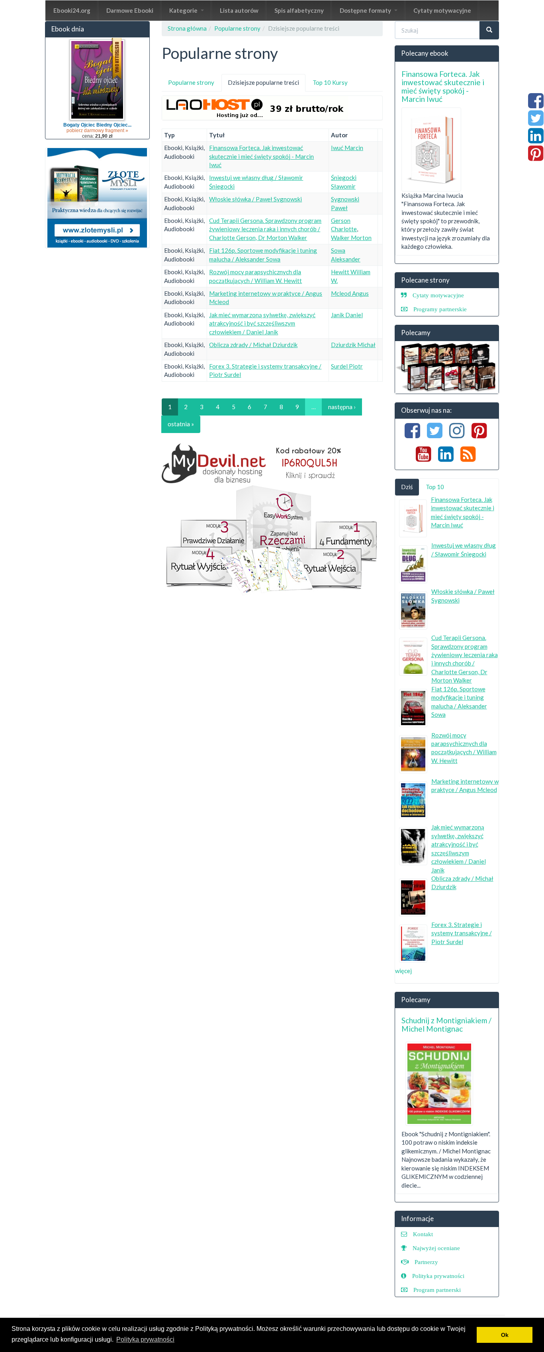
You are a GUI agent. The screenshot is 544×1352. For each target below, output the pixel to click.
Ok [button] (505, 1335)
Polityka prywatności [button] (145, 1339)
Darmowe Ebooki (129, 10)
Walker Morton (351, 237)
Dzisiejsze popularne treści (266, 85)
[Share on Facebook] (536, 104)
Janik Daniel (347, 314)
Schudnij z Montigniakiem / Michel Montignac (446, 1024)
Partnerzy (426, 1262)
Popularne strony (237, 28)
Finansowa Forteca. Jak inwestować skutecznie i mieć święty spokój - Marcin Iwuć (261, 156)
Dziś (407, 486)
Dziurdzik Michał (353, 344)
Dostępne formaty (366, 10)
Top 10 (435, 486)
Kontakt (423, 1234)
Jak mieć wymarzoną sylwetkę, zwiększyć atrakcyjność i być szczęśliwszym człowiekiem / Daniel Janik (262, 323)
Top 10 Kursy (330, 82)
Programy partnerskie (440, 309)
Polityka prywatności (438, 1276)
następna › (342, 406)
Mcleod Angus (350, 293)
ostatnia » (181, 423)
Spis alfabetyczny (299, 10)
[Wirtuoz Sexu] (447, 367)
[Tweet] (536, 122)
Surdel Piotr (347, 366)
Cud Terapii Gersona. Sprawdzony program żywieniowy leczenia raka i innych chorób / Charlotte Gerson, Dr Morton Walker (265, 229)
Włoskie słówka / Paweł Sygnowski (255, 199)
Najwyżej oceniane (436, 1248)
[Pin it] (536, 157)
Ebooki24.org (71, 10)
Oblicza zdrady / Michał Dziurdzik (253, 344)
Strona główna (187, 28)
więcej (403, 970)
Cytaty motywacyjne (442, 10)
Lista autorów (239, 10)
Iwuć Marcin (347, 147)
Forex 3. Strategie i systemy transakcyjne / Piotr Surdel (461, 933)
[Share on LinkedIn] (536, 139)
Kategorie (184, 10)
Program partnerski (437, 1290)
